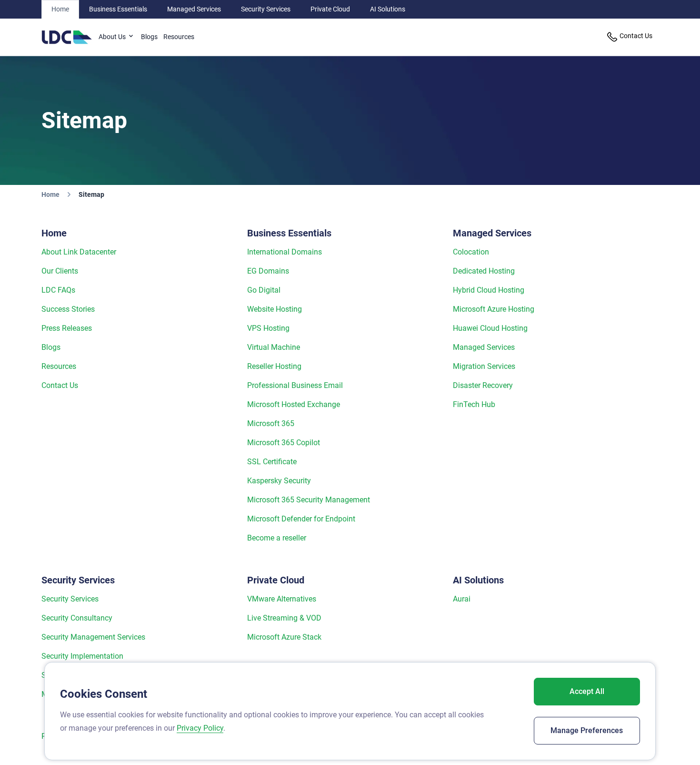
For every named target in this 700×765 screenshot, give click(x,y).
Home (60, 9)
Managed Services (194, 9)
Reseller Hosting (274, 366)
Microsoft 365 (270, 423)
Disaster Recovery (483, 385)
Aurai (461, 598)
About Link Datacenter (78, 251)
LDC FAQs (58, 290)
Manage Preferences (586, 730)
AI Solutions (387, 9)
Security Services (265, 9)
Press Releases (66, 328)
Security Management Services (93, 637)
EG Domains (268, 270)
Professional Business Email (295, 385)
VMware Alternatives (281, 598)
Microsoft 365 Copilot (283, 442)
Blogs (149, 37)
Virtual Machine (273, 347)
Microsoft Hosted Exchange (293, 404)
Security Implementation (82, 656)
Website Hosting (274, 309)
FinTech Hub (474, 404)
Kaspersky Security (279, 480)
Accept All (587, 691)
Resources (178, 37)
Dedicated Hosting (484, 270)
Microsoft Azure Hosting (493, 309)
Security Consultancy (76, 617)
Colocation (471, 251)
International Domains (284, 251)
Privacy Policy (200, 728)
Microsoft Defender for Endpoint (301, 518)
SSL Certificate (272, 461)
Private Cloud (330, 9)
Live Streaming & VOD (284, 617)
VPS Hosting (268, 328)
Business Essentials (118, 9)
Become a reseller (276, 537)
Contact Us (59, 385)
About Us (113, 37)
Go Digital (263, 290)
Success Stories (68, 309)
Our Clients (59, 270)
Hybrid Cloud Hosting (488, 290)
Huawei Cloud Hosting (490, 328)
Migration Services (484, 366)
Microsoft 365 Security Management (308, 499)
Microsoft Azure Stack (284, 637)
